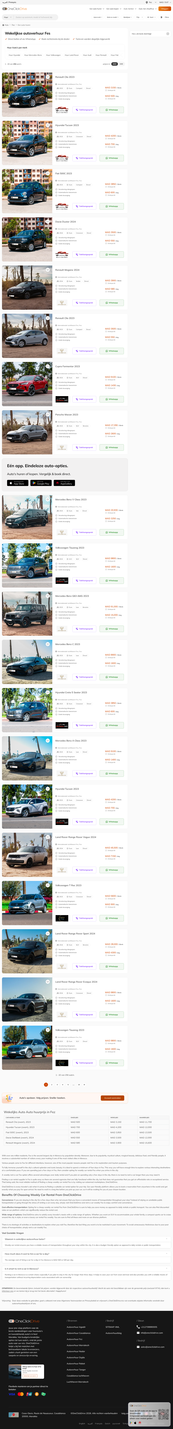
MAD (114, 64)
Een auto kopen (113, 9)
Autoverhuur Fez (74, 1339)
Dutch (107, 1423)
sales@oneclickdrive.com (152, 1347)
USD (121, 64)
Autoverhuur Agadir (76, 1327)
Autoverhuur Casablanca (78, 1333)
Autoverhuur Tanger (76, 1369)
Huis (6, 25)
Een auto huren (96, 9)
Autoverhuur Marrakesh (78, 1345)
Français (98, 1423)
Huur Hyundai (14, 55)
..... (73, 1085)
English (82, 1423)
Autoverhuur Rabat (76, 1363)
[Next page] (84, 1085)
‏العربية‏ (90, 1423)
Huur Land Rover (72, 55)
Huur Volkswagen (53, 55)
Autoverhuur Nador (76, 1351)
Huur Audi (87, 55)
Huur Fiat (114, 55)
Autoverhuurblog (114, 1333)
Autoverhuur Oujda (76, 1357)
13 (79, 1085)
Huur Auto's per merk (17, 47)
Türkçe (125, 1423)
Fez (13, 25)
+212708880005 (149, 1327)
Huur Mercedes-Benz (33, 55)
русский (116, 1423)
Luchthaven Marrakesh (77, 1382)
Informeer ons (7, 1291)
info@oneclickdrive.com (152, 1333)
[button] (151, 17)
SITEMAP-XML (112, 1327)
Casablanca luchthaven (78, 1375)
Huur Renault (101, 55)
